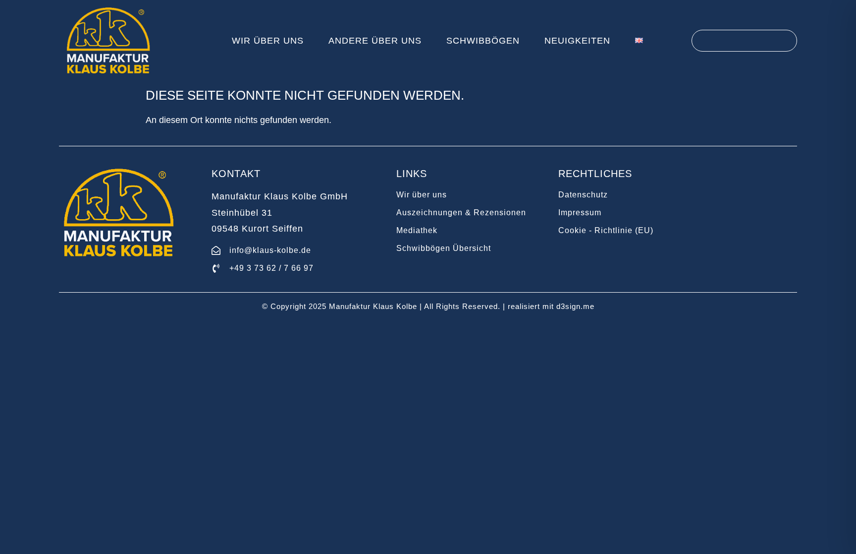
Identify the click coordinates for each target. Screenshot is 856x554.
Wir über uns (268, 41)
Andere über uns (375, 41)
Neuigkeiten (577, 41)
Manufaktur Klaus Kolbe (373, 306)
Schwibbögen (483, 41)
